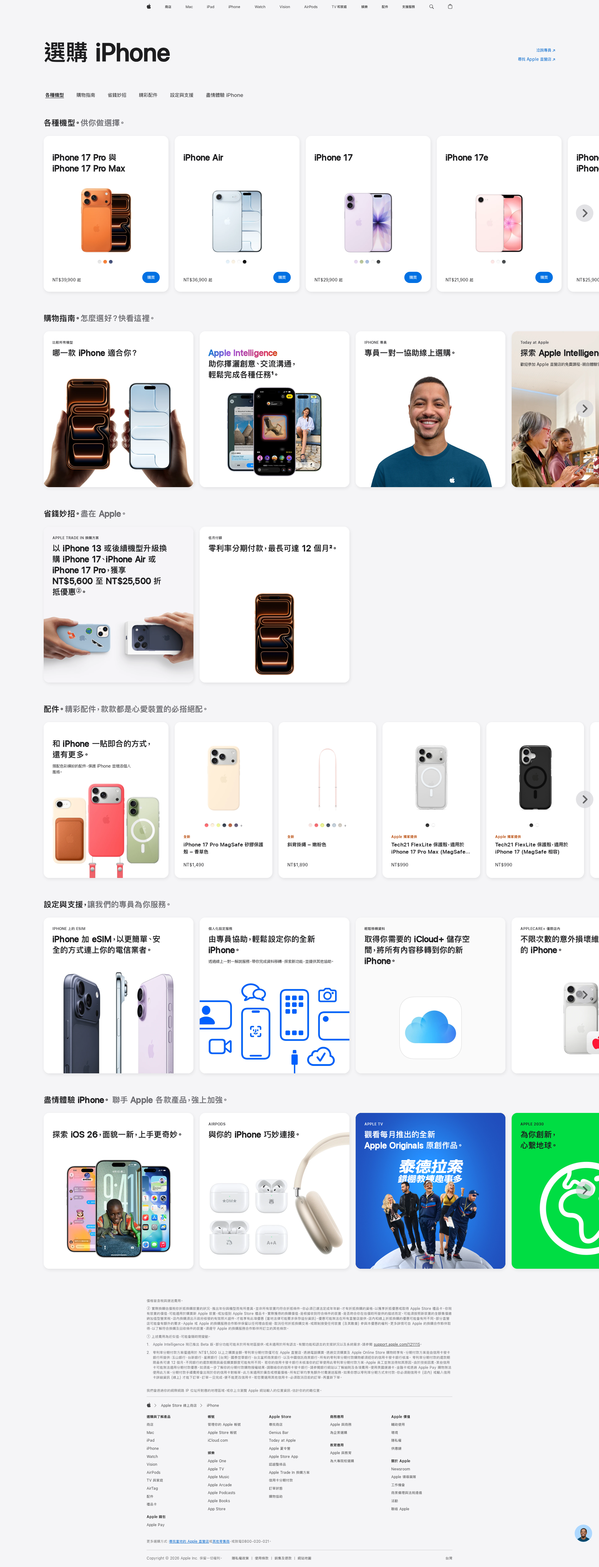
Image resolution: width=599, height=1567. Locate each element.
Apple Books (219, 1501)
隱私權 (396, 1440)
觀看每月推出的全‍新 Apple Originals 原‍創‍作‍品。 (419, 1140)
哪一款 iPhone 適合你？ (95, 353)
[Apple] (149, 1405)
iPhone (153, 1448)
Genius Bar (279, 1433)
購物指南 (85, 95)
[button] (431, 7)
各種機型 (54, 95)
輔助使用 (398, 1424)
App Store (217, 1509)
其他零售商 (221, 1541)
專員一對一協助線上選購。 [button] (410, 352)
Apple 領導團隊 (403, 1477)
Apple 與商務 (341, 1424)
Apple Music (218, 1477)
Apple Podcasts (221, 1493)
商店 (150, 1424)
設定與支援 (181, 95)
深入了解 (108, 245)
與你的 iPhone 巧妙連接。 (254, 1135)
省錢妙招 (117, 95)
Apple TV (216, 1469)
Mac (150, 1433)
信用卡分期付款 (281, 1480)
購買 (153, 279)
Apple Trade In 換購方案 (289, 1472)
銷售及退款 (283, 1558)
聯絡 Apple (400, 1509)
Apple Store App (283, 1457)
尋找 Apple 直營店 (536, 59)
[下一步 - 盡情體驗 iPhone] (584, 1190)
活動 (394, 1501)
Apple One (217, 1461)
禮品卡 (152, 1504)
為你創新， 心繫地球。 (538, 1140)
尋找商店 (276, 1424)
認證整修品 (277, 1464)
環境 (394, 1433)
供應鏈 (396, 1448)
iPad (150, 1440)
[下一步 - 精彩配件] (584, 799)
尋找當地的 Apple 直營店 (189, 1541)
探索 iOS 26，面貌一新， (117, 1135)
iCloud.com (218, 1440)
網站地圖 (304, 1558)
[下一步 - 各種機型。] (584, 213)
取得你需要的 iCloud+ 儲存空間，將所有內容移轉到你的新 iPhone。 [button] (417, 950)
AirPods (153, 1472)
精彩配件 (148, 95)
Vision (152, 1464)
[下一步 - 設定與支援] (584, 995)
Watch (152, 1457)
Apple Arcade (220, 1485)
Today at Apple (282, 1440)
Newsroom (400, 1469)
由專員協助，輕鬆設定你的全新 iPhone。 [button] (261, 944)
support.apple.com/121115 (397, 1344)
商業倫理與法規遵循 (406, 1493)
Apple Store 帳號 (222, 1433)
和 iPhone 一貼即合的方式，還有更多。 (101, 749)
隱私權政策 (240, 1558)
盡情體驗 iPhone (224, 95)
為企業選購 (338, 1433)
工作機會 (398, 1485)
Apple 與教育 (341, 1453)
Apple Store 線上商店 (179, 1405)
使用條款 (262, 1558)
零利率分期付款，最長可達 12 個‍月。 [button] (273, 549)
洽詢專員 (545, 51)
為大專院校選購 (342, 1461)
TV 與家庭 (155, 1480)
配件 (150, 1496)
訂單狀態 (276, 1488)
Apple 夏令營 (279, 1448)
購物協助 (276, 1496)
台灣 (449, 1558)
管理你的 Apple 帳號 (224, 1424)
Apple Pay (156, 1525)
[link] (583, 1533)
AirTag (152, 1488)
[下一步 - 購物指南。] (584, 408)
